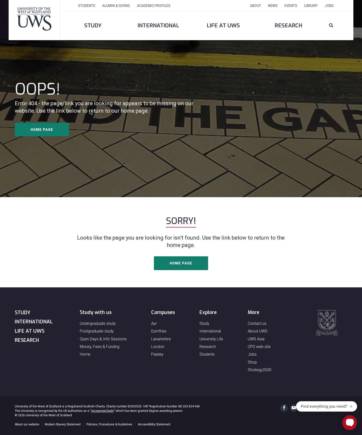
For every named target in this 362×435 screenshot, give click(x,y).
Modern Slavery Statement (63, 424)
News (273, 6)
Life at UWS (223, 25)
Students (86, 6)
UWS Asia (256, 339)
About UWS (257, 331)
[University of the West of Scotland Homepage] (34, 20)
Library (311, 6)
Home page (42, 130)
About (255, 6)
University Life (211, 339)
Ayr (154, 323)
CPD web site (259, 346)
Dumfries (158, 331)
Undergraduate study (98, 323)
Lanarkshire (161, 339)
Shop (252, 362)
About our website (27, 424)
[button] (337, 25)
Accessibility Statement (154, 424)
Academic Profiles (153, 6)
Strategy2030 (259, 369)
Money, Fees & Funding (99, 346)
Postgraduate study (97, 331)
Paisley (157, 354)
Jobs (329, 6)
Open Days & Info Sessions (103, 339)
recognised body (102, 411)
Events (290, 6)
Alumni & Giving (116, 6)
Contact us (257, 323)
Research (288, 25)
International (158, 25)
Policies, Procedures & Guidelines (109, 424)
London (157, 346)
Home (85, 354)
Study (92, 25)
